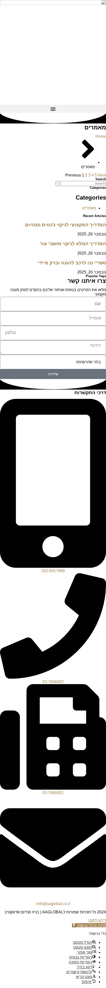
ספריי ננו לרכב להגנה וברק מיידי (72, 262)
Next (102, 175)
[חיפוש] (57, 183)
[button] (53, 109)
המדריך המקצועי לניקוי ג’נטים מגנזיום (65, 224)
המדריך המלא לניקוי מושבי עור (73, 243)
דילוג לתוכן (97, 920)
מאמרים (89, 208)
